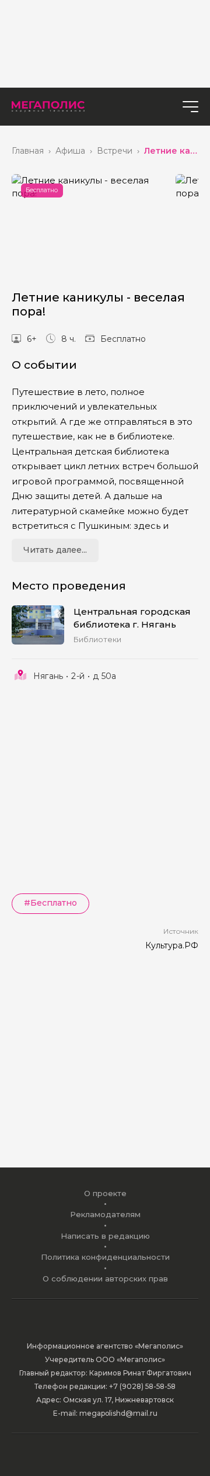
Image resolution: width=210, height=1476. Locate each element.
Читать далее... (55, 550)
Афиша (70, 151)
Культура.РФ (171, 945)
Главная (28, 151)
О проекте (105, 1193)
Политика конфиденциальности (105, 1257)
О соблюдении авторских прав (105, 1278)
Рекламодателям (105, 1214)
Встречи (114, 151)
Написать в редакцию (105, 1236)
